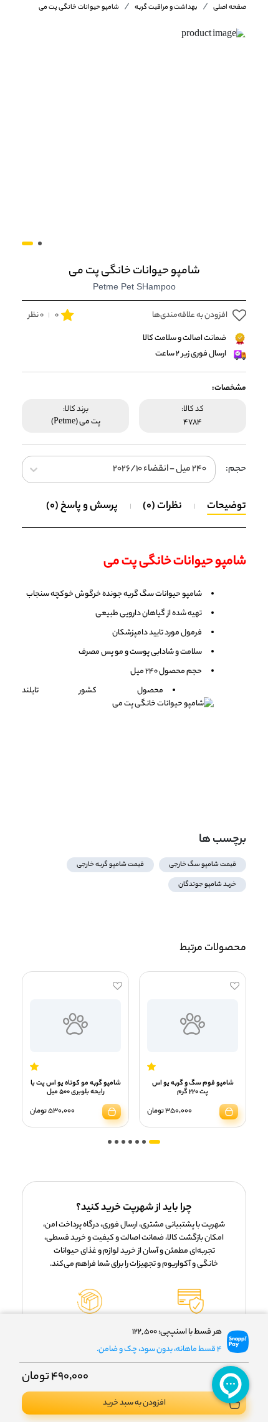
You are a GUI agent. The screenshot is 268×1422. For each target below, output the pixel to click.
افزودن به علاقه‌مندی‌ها (189, 315)
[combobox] (205, 469)
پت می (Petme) (75, 422)
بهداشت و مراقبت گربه (166, 7)
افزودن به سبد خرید (134, 1403)
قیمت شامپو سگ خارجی (202, 864)
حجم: (236, 469)
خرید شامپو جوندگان (207, 884)
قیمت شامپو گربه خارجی (110, 864)
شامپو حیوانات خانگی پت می (79, 7)
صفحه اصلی (229, 7)
